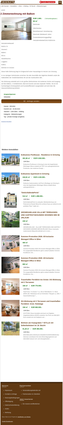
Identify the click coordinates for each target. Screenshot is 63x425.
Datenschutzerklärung (12, 405)
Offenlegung (9, 401)
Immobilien (14, 6)
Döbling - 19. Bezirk (29, 6)
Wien (20, 6)
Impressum (8, 390)
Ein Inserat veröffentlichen (31, 404)
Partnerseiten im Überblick (31, 394)
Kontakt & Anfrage (11, 394)
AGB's (7, 409)
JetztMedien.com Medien (24, 417)
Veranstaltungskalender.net (31, 390)
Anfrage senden (33, 101)
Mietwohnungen (42, 6)
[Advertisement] (31, 136)
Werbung (8, 412)
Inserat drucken (6, 122)
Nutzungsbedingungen (12, 398)
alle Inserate (5, 6)
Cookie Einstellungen (7, 421)
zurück (3, 10)
